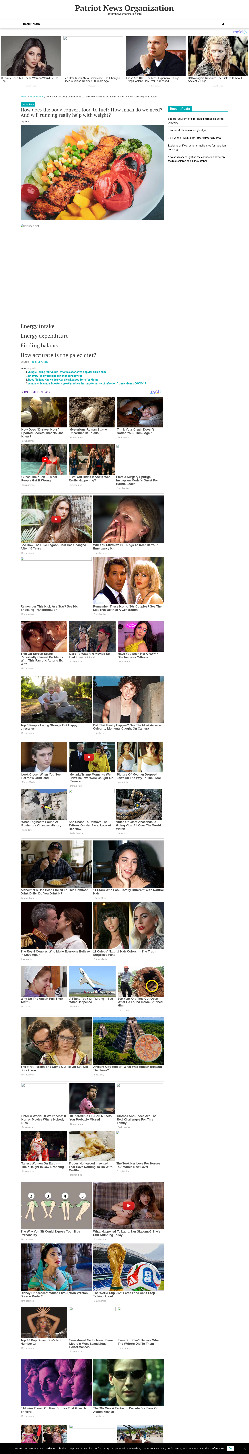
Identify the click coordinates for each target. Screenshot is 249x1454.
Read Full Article (39, 361)
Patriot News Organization (124, 8)
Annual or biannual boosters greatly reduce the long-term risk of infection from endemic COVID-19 (87, 383)
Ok (230, 1448)
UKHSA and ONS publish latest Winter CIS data (194, 137)
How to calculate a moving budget (187, 130)
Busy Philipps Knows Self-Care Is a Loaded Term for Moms (63, 379)
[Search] (222, 24)
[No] (244, 1448)
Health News (31, 23)
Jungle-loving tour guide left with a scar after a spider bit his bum (67, 372)
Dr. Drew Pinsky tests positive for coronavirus (55, 375)
